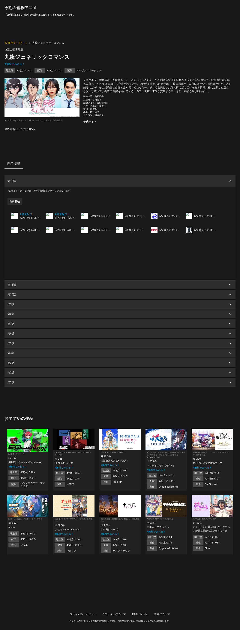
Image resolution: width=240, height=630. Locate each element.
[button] (120, 181)
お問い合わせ (140, 614)
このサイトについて (114, 614)
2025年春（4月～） (16, 42)
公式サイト (90, 121)
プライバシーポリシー (83, 614)
